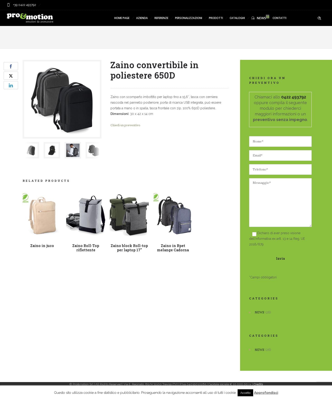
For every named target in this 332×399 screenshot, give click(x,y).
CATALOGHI (237, 18)
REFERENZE (161, 18)
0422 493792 (293, 97)
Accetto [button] (245, 392)
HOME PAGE (121, 18)
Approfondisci (266, 393)
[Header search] (319, 18)
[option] (30, 150)
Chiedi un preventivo (125, 125)
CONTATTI (279, 18)
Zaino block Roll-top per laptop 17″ (129, 247)
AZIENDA (142, 18)
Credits (258, 384)
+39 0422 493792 (24, 5)
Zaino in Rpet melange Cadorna (173, 247)
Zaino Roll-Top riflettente (85, 247)
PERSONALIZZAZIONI (188, 18)
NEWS (261, 18)
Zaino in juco (42, 245)
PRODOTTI (216, 18)
